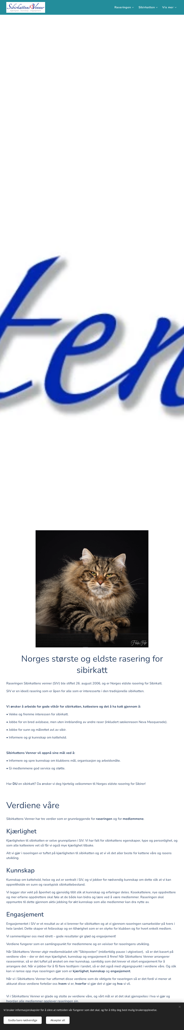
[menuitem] (125, 7)
